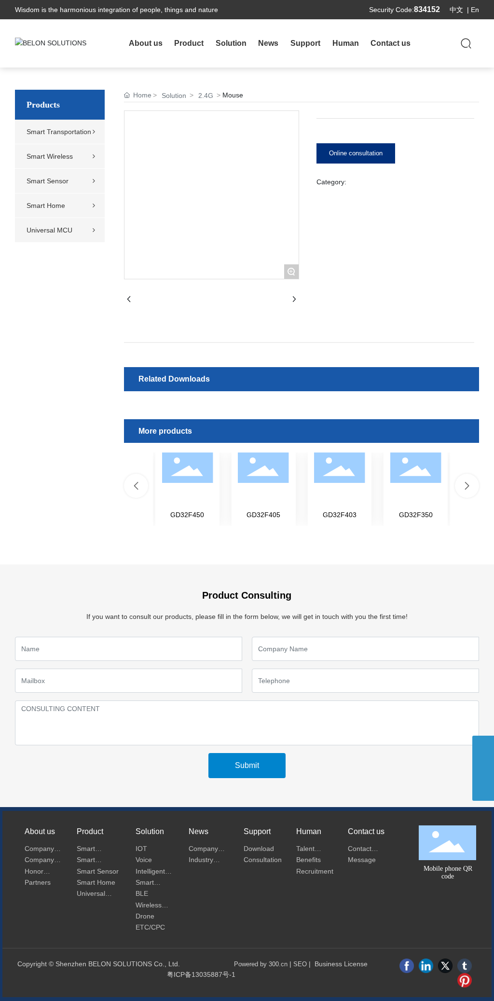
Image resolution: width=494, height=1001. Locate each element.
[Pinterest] (464, 980)
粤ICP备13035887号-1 (201, 974)
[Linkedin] (426, 966)
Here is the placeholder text (187, 489)
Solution (174, 95)
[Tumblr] (464, 966)
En (475, 10)
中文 (456, 10)
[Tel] (483, 768)
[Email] (483, 746)
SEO (300, 964)
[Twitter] (445, 966)
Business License (341, 964)
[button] (136, 486)
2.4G (205, 95)
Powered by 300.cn (261, 964)
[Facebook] (406, 966)
